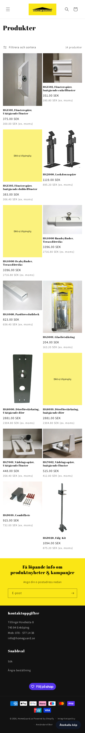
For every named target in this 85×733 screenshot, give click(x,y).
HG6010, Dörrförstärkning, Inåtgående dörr (61, 411)
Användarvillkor (44, 724)
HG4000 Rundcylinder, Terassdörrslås (58, 240)
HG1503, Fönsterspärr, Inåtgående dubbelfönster (20, 187)
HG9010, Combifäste (16, 515)
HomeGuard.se (25, 718)
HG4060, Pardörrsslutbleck (21, 314)
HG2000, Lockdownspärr (59, 174)
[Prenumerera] (72, 593)
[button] (8, 9)
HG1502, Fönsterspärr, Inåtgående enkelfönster (59, 88)
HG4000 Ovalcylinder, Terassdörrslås (17, 263)
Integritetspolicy (66, 718)
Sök (10, 661)
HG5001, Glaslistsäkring (59, 337)
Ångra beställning (19, 670)
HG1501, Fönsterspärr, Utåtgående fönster (17, 111)
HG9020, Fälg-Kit (54, 538)
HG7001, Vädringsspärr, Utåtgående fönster (18, 463)
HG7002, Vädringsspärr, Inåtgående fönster (59, 463)
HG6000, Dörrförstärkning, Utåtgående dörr (21, 411)
